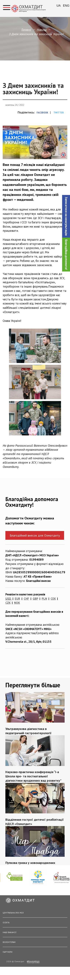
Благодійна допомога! (66, 254)
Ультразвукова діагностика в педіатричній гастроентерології (28, 731)
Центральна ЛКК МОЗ (13, 912)
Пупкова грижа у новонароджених (30, 863)
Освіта (6, 922)
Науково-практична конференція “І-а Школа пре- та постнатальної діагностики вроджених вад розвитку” (33, 776)
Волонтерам (9, 942)
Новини (41, 30)
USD (8, 599)
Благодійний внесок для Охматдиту (35, 535)
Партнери (7, 952)
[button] (66, 216)
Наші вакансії (9, 932)
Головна (26, 30)
